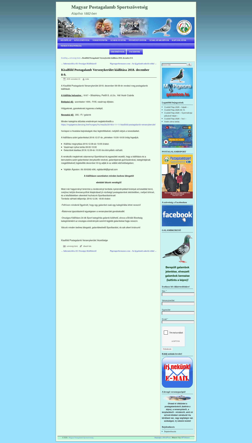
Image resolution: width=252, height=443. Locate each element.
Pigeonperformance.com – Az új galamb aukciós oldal (133, 64)
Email (165, 319)
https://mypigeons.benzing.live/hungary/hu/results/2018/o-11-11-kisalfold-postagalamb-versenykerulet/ (108, 124)
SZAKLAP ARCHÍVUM (159, 40)
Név (164, 291)
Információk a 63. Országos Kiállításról (78, 64)
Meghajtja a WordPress (162, 437)
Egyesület (166, 309)
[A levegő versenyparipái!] (177, 400)
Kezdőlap (64, 58)
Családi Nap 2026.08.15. (174, 109)
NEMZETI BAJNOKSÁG (71, 46)
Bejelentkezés (170, 431)
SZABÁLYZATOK (118, 40)
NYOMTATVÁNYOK (137, 40)
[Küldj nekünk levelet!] (177, 387)
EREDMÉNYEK (118, 52)
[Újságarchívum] (177, 197)
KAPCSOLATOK (179, 40)
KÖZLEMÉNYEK (82, 40)
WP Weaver (185, 437)
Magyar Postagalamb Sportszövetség (109, 7)
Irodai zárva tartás (172, 121)
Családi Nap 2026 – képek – (176, 107)
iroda (87, 79)
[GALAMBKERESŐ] (177, 263)
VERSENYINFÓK (99, 40)
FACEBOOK (134, 52)
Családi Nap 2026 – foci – (175, 118)
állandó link (87, 246)
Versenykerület (168, 300)
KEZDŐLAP (66, 40)
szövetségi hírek (74, 58)
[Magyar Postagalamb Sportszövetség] (126, 27)
